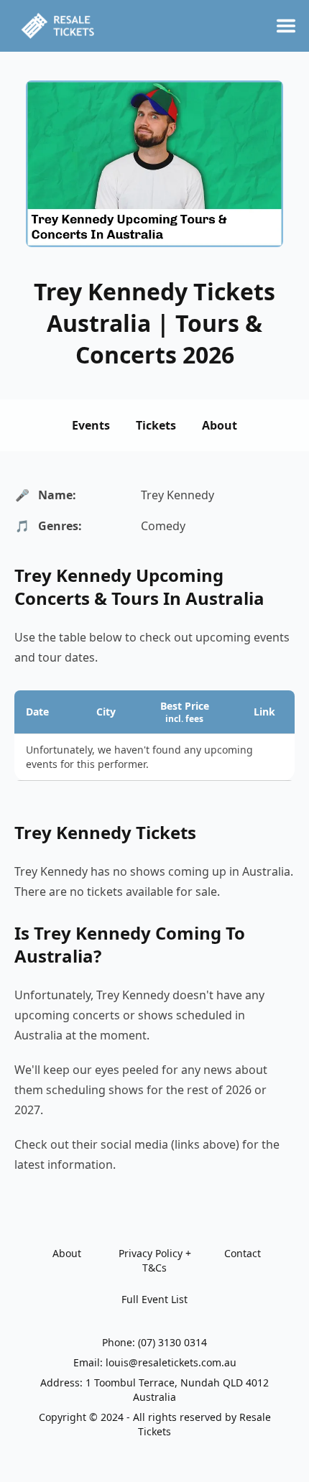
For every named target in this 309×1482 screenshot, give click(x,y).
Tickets (156, 425)
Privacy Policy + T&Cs (155, 1260)
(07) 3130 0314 (172, 1342)
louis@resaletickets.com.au (171, 1362)
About (219, 425)
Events (91, 425)
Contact (242, 1253)
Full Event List (154, 1299)
